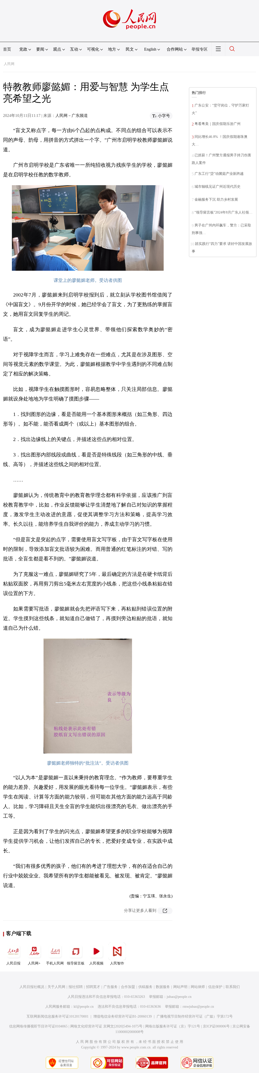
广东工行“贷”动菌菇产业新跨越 (219, 174)
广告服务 (110, 987)
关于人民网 (56, 987)
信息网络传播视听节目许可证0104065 (38, 1026)
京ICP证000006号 (216, 1026)
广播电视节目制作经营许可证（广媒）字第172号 (195, 1016)
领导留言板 (75, 963)
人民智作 (117, 963)
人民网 (9, 64)
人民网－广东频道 (71, 115)
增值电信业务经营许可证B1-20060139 (122, 1016)
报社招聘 (76, 987)
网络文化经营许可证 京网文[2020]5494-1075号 (106, 1026)
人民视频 (96, 963)
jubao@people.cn (179, 997)
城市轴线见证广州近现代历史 (218, 186)
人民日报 (13, 963)
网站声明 (180, 987)
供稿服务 (145, 987)
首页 (7, 49)
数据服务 (163, 987)
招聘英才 (93, 987)
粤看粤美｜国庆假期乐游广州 (218, 124)
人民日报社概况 (31, 987)
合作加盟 (128, 987)
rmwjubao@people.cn (198, 1006)
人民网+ (34, 963)
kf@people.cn (84, 1006)
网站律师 (198, 987)
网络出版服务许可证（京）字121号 (172, 1026)
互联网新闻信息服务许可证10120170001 (58, 1016)
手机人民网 (55, 963)
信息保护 (215, 987)
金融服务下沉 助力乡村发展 (216, 199)
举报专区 (199, 49)
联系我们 (233, 987)
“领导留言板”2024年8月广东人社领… (223, 212)
